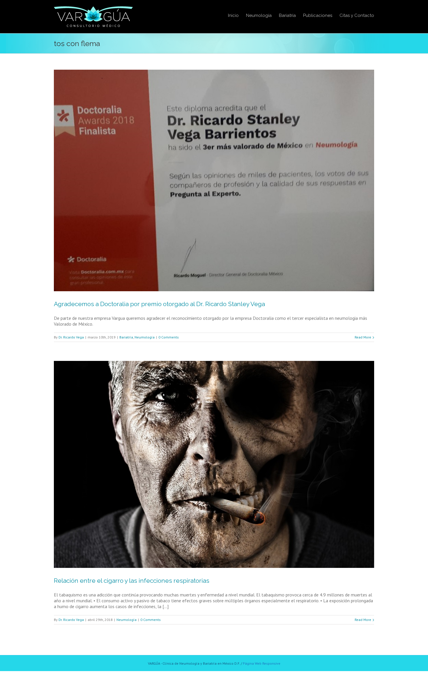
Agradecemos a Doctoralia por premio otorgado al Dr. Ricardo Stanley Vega (159, 304)
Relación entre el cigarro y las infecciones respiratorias (131, 580)
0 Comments (168, 337)
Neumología (145, 337)
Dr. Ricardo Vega (71, 337)
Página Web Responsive (261, 663)
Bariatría (126, 337)
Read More (363, 337)
